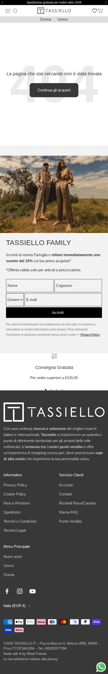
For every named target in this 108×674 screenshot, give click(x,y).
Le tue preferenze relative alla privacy (31, 659)
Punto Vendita (70, 521)
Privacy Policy (90, 334)
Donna (45, 19)
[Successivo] (106, 2)
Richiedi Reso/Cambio (77, 503)
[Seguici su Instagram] (19, 591)
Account (66, 485)
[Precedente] (1, 2)
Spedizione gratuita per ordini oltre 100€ (54, 2)
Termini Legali (15, 530)
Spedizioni (12, 512)
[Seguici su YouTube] (32, 591)
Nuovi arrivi (13, 556)
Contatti (65, 494)
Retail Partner (37, 654)
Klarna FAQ (68, 512)
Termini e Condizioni (20, 521)
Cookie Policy (15, 494)
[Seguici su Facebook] (7, 591)
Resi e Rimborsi (17, 503)
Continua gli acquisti (54, 90)
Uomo (63, 19)
